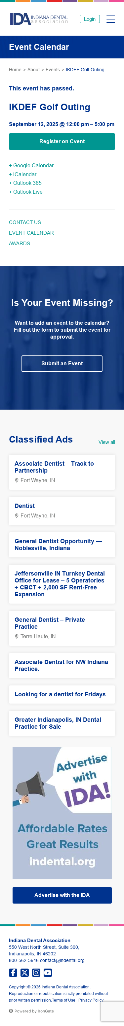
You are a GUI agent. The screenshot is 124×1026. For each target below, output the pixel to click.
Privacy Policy (90, 1000)
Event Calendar (31, 233)
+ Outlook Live (26, 192)
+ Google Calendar (31, 165)
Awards (19, 243)
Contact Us (25, 222)
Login (90, 19)
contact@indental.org (62, 960)
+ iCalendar (22, 174)
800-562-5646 (24, 960)
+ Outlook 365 (25, 183)
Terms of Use (63, 1000)
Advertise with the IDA (62, 895)
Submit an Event (62, 363)
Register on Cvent (62, 141)
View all (107, 442)
